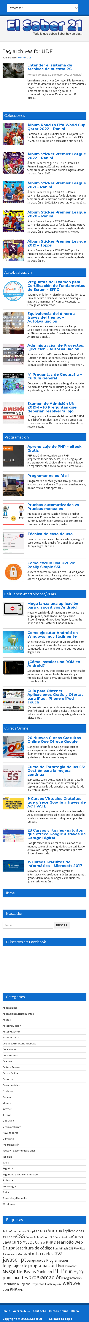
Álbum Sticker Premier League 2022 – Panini (56, 156)
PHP (59, 1271)
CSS (20, 1236)
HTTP (41, 1254)
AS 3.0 (6, 1237)
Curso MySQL (23, 1242)
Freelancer (8, 1091)
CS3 (13, 1237)
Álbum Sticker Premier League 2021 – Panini (56, 185)
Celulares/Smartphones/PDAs (30, 594)
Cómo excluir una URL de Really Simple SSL (51, 565)
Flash (57, 1248)
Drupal (10, 1248)
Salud (6, 1162)
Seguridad (8, 1168)
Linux (60, 1265)
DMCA (75, 1311)
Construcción (10, 1055)
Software (8, 1180)
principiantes (15, 1278)
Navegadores (10, 1132)
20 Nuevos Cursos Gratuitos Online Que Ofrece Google (54, 740)
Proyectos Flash (41, 1284)
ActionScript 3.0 (29, 1231)
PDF (50, 1272)
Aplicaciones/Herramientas (18, 1013)
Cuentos (7, 1061)
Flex (76, 1248)
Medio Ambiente (12, 1126)
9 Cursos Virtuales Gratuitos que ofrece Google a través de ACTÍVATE (56, 802)
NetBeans (26, 1271)
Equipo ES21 (39, 74)
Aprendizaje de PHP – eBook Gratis (54, 448)
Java (57, 1253)
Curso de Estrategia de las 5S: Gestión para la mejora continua (56, 771)
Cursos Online (16, 728)
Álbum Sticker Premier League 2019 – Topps (56, 243)
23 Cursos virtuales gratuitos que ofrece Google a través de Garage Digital (56, 834)
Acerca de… (21, 1311)
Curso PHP (44, 1242)
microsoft (70, 1266)
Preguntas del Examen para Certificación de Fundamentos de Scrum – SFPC (56, 286)
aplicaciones (74, 1230)
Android (56, 1231)
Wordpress (9, 1204)
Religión (7, 1156)
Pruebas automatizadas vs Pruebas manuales (53, 507)
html (32, 1254)
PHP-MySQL (75, 1271)
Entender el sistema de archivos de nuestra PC (49, 67)
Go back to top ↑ (60, 1319)
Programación (16, 437)
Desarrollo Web (68, 1242)
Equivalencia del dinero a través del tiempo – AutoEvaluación (51, 317)
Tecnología (9, 1186)
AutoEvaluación (18, 272)
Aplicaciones (10, 1007)
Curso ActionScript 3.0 (39, 1237)
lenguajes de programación (29, 1265)
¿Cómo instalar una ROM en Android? (53, 664)
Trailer (6, 1192)
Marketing (8, 1120)
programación (45, 1277)
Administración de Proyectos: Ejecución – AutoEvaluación (55, 347)
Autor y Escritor (11, 1031)
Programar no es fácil (48, 475)
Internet (7, 1108)
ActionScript (11, 1231)
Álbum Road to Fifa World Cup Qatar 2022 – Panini (56, 127)
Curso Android (63, 1237)
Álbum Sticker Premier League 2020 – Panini (56, 214)
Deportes (8, 1079)
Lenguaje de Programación (47, 1260)
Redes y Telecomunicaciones (19, 1150)
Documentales (11, 1085)
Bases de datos (11, 1037)
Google (22, 1254)
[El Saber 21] (44, 34)
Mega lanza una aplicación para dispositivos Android (52, 605)
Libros (9, 893)
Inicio (6, 1311)
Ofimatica (8, 1138)
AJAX (43, 1231)
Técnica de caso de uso (50, 534)
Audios (7, 1019)
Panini (41, 1271)
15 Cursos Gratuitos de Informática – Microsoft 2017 (54, 864)
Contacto (39, 1311)
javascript (14, 1259)
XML (20, 1290)
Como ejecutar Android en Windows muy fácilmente (52, 634)
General (77, 74)
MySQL (9, 1271)
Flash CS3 (67, 1248)
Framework (11, 1254)
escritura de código (34, 1248)
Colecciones (14, 116)
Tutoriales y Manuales (15, 1198)
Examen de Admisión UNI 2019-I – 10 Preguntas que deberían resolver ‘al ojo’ (51, 407)
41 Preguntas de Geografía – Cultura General (54, 376)
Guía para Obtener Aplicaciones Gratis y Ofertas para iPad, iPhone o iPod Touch (55, 696)
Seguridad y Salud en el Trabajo (20, 1174)
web (67, 1283)
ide (49, 1254)
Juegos (7, 1115)
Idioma (7, 1103)
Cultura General (11, 1067)
